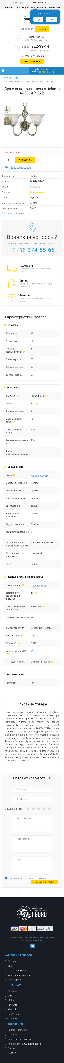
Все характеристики (13, 213)
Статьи (11, 1048)
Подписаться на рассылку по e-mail (28, 878)
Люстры (12, 961)
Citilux (11, 995)
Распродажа (14, 979)
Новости (12, 1053)
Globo (11, 1000)
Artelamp (12, 991)
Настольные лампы (18, 970)
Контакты (54, 8)
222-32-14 (35, 46)
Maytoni (12, 1009)
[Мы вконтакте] (32, 947)
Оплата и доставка (25, 8)
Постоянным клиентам (19, 1039)
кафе (43, 585)
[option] (7, 110)
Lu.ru (40, 940)
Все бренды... (11, 1018)
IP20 (33, 651)
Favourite (12, 1005)
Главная (7, 78)
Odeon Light (13, 1014)
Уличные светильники (19, 975)
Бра (10, 966)
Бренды (9, 8)
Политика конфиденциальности (24, 1044)
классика (44, 475)
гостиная (35, 585)
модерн (35, 475)
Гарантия (42, 8)
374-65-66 (32, 55)
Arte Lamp (35, 186)
